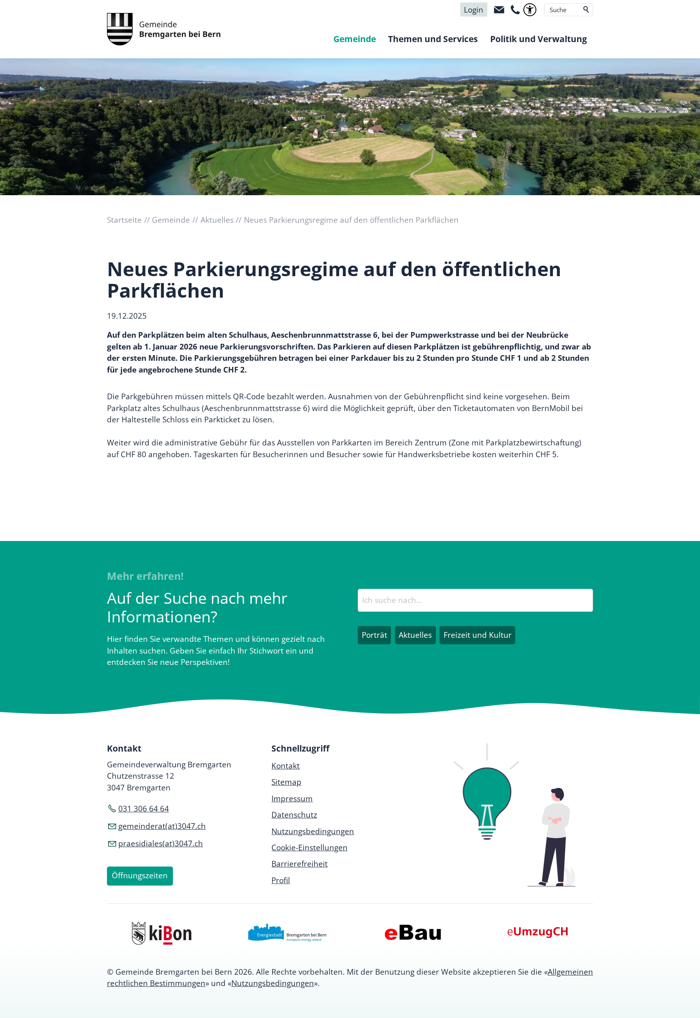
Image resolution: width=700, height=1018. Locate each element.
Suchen (586, 9)
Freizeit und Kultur (478, 635)
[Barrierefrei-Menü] (529, 9)
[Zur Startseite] (163, 29)
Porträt (374, 635)
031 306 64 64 (143, 808)
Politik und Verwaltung (538, 39)
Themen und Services (433, 39)
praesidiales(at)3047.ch (160, 843)
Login (473, 9)
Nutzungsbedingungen (272, 983)
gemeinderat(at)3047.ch (162, 826)
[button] (499, 10)
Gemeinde (354, 39)
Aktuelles (415, 635)
